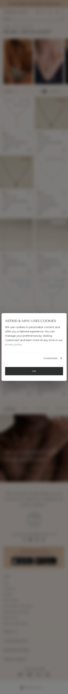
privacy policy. (13, 344)
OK (34, 371)
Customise (50, 358)
